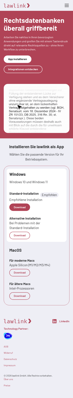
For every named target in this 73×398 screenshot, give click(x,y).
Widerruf (8, 352)
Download (20, 207)
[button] (66, 5)
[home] (17, 5)
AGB (6, 346)
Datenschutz (10, 359)
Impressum (10, 365)
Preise (7, 385)
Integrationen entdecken (23, 69)
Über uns (8, 379)
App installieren (17, 59)
